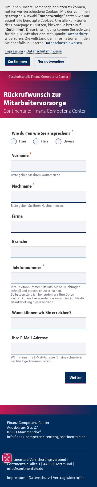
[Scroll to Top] (86, 472)
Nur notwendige (50, 61)
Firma (17, 216)
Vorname (20, 155)
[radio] (14, 142)
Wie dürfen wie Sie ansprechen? (41, 133)
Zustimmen (17, 61)
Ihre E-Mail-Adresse (30, 338)
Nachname (22, 186)
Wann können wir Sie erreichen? (41, 312)
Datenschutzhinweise (44, 51)
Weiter (75, 377)
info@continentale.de (25, 468)
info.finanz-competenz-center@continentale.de (46, 437)
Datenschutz (77, 34)
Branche (19, 241)
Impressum (14, 51)
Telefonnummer (26, 267)
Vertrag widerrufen (69, 477)
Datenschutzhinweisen (63, 43)
